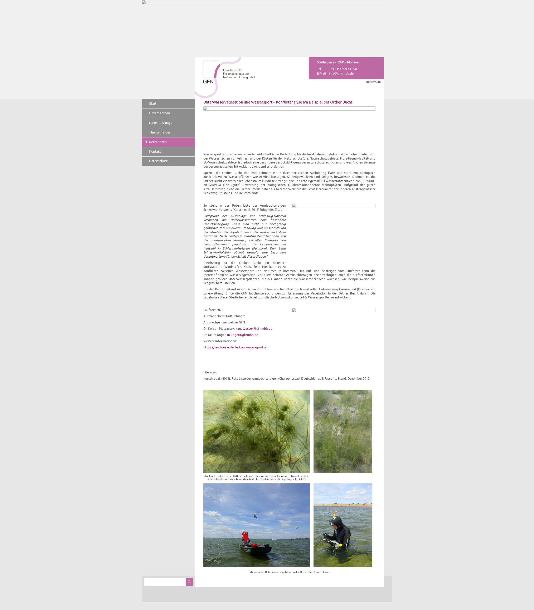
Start (152, 104)
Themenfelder (159, 132)
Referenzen (158, 142)
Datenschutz (158, 161)
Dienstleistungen (161, 123)
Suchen (189, 582)
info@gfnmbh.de (341, 74)
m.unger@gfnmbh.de (242, 335)
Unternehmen (159, 113)
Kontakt (155, 152)
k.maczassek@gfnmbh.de (254, 329)
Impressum (373, 82)
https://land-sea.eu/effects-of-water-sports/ (234, 347)
